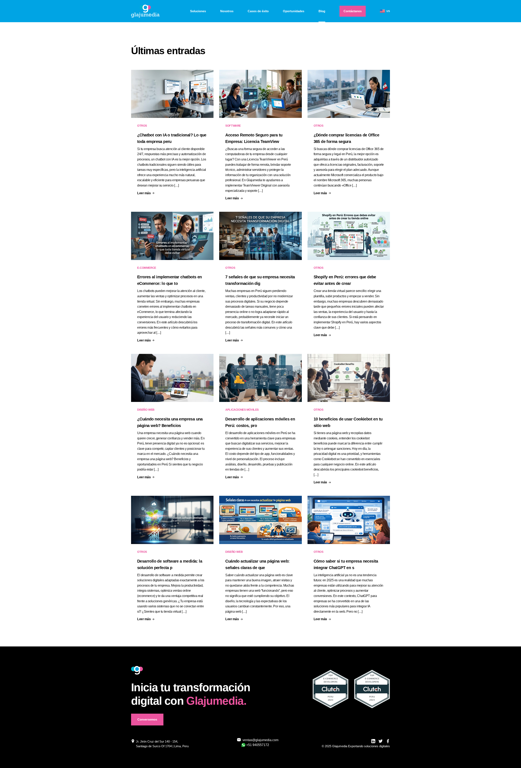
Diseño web (145, 409)
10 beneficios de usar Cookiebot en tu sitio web (348, 422)
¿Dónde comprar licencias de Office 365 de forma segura (346, 138)
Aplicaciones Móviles (242, 409)
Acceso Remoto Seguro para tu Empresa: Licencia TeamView (253, 138)
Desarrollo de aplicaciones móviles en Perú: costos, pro (260, 422)
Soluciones (198, 11)
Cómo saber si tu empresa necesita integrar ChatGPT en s (346, 564)
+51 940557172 (257, 745)
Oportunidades (293, 11)
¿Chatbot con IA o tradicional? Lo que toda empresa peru (171, 138)
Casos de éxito (258, 11)
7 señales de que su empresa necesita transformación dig (260, 280)
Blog (322, 11)
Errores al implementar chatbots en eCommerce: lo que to (169, 280)
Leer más (144, 193)
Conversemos (147, 719)
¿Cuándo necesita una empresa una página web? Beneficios (170, 422)
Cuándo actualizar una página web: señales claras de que (257, 564)
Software (233, 125)
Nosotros (226, 11)
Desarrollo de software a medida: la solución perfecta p (169, 564)
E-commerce (146, 267)
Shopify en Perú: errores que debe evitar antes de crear (345, 280)
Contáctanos (353, 11)
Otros (142, 125)
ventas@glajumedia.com (258, 740)
